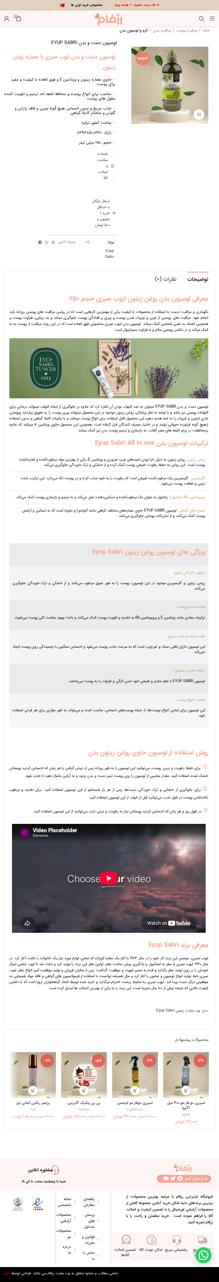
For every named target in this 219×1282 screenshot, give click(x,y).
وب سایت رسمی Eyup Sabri (178, 1010)
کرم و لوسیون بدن (133, 30)
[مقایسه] (87, 242)
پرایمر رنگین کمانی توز (33, 1103)
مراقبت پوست (186, 30)
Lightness (135, 1109)
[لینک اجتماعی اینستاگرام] (53, 242)
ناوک (6, 1273)
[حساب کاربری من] (6, 18)
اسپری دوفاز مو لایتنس (135, 1103)
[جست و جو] (201, 18)
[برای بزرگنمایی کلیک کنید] (199, 114)
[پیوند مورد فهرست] (90, 1202)
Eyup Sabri (109, 254)
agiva (186, 1115)
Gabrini (84, 1109)
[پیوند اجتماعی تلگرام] (40, 242)
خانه (206, 30)
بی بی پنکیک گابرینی (84, 1103)
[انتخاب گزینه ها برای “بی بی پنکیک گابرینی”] (84, 1090)
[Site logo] (110, 18)
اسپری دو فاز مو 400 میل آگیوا (186, 1105)
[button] (135, 1090)
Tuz (33, 1109)
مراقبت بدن (161, 30)
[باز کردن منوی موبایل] (212, 18)
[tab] (197, 278)
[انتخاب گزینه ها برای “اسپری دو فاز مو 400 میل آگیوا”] (186, 1090)
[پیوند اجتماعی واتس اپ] (47, 242)
